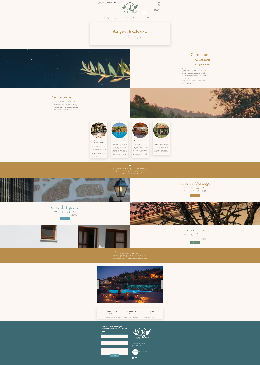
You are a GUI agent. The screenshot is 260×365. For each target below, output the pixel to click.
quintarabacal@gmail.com (139, 343)
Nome (102, 340)
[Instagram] (136, 358)
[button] (117, 17)
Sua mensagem (104, 346)
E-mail (102, 333)
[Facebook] (133, 358)
